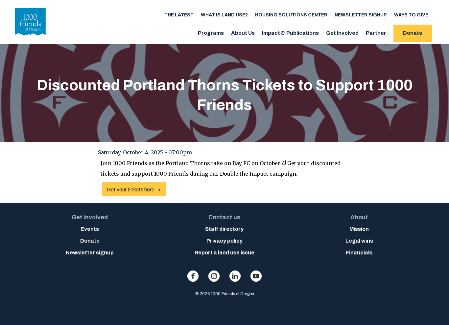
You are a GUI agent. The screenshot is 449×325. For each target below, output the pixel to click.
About (359, 217)
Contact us (224, 217)
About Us (243, 33)
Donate (412, 33)
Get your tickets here (130, 189)
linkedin (235, 276)
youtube (256, 276)
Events (90, 229)
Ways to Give (411, 14)
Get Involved (342, 33)
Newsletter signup (361, 14)
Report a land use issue (224, 252)
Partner (376, 33)
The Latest (179, 14)
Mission (359, 229)
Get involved (90, 217)
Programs (211, 33)
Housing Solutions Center (291, 14)
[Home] (30, 37)
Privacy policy (224, 241)
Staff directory (224, 229)
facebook (193, 276)
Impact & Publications (290, 33)
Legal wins (359, 241)
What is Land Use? (224, 14)
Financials (359, 252)
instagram (214, 276)
